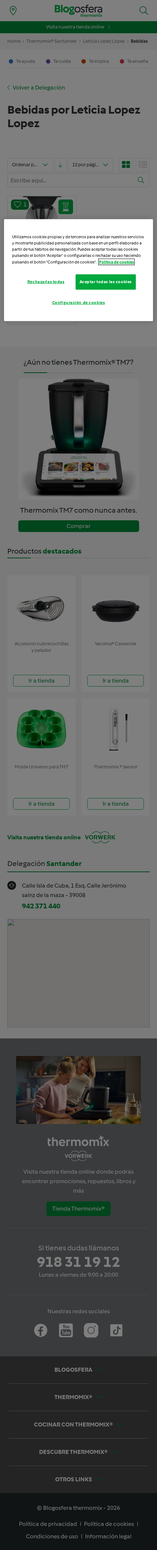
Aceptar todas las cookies (106, 281)
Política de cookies (116, 261)
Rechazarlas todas (46, 281)
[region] (78, 270)
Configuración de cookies (78, 302)
